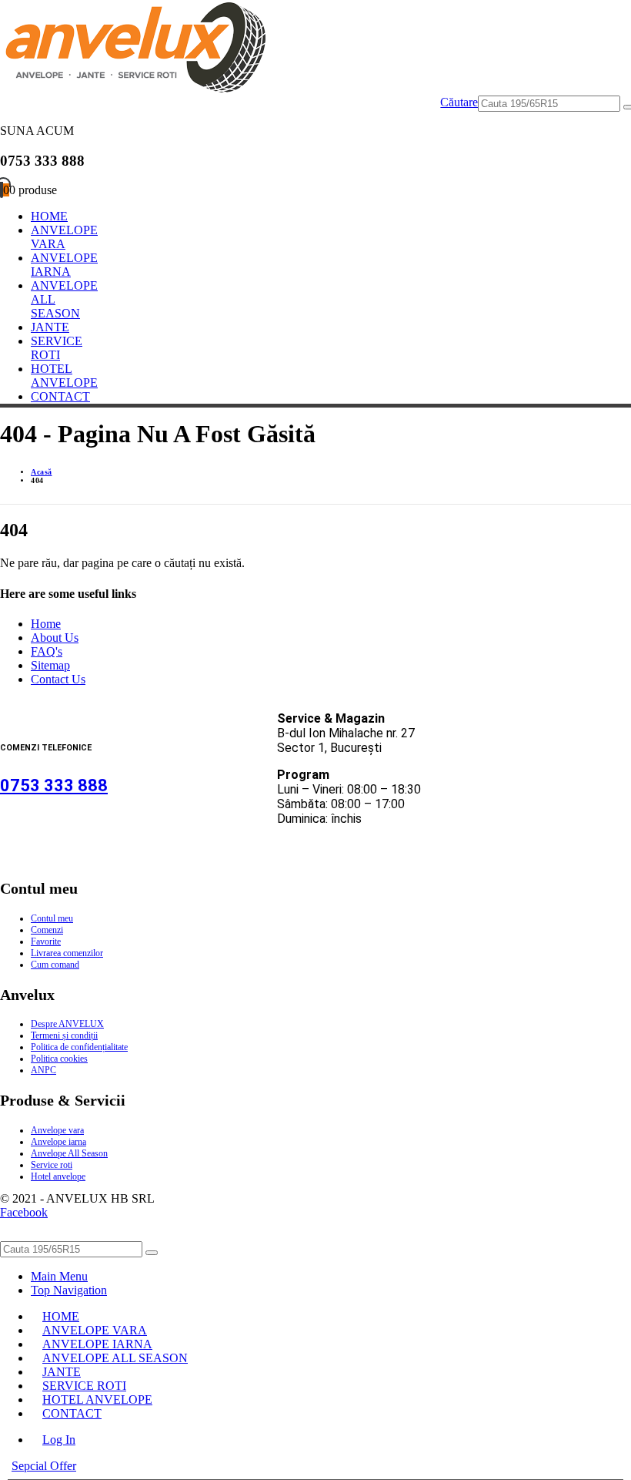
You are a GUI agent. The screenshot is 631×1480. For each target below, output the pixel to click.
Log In (58, 1439)
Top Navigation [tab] (69, 1290)
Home (46, 623)
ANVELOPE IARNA (64, 264)
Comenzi (47, 930)
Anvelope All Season (69, 1153)
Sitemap (50, 665)
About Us (54, 637)
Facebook (24, 1212)
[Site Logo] (132, 88)
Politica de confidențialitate (79, 1047)
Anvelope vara (57, 1130)
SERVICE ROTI (56, 347)
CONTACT (60, 396)
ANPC (43, 1070)
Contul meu (52, 918)
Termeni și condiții (64, 1035)
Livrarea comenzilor (67, 953)
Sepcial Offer (44, 1465)
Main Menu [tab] (59, 1276)
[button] (459, 104)
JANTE (50, 327)
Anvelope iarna (58, 1141)
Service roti (51, 1165)
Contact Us (58, 679)
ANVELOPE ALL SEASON (115, 1357)
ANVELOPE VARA (64, 236)
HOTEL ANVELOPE (64, 375)
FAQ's (46, 651)
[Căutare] (151, 1252)
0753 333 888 (54, 785)
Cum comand (55, 964)
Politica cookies (59, 1058)
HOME (49, 216)
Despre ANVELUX (67, 1024)
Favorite (46, 941)
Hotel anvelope (58, 1176)
